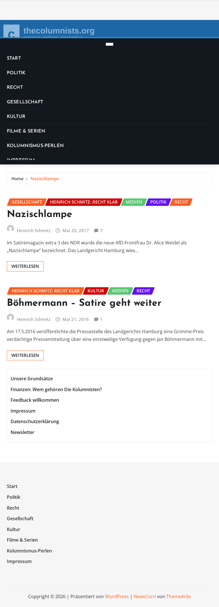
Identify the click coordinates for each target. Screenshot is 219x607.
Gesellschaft (25, 102)
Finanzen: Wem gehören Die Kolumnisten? (56, 389)
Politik (16, 73)
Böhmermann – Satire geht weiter (84, 303)
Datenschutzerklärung (35, 422)
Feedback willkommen (35, 400)
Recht (15, 87)
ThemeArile (178, 596)
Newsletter (23, 432)
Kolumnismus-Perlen (35, 146)
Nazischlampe (45, 178)
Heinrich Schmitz (33, 230)
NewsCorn (145, 596)
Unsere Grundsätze (32, 378)
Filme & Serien (26, 131)
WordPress (117, 596)
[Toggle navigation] (109, 44)
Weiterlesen (25, 266)
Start (14, 58)
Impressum (23, 411)
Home (17, 178)
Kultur (16, 116)
